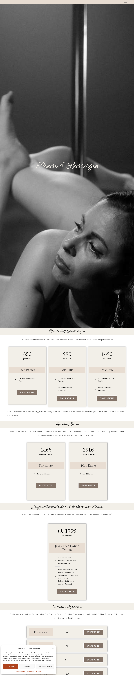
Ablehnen (27, 666)
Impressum (38, 671)
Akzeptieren (10, 666)
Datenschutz (30, 671)
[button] (53, 648)
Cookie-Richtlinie (20, 671)
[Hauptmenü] (125, 2)
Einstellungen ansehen (45, 666)
